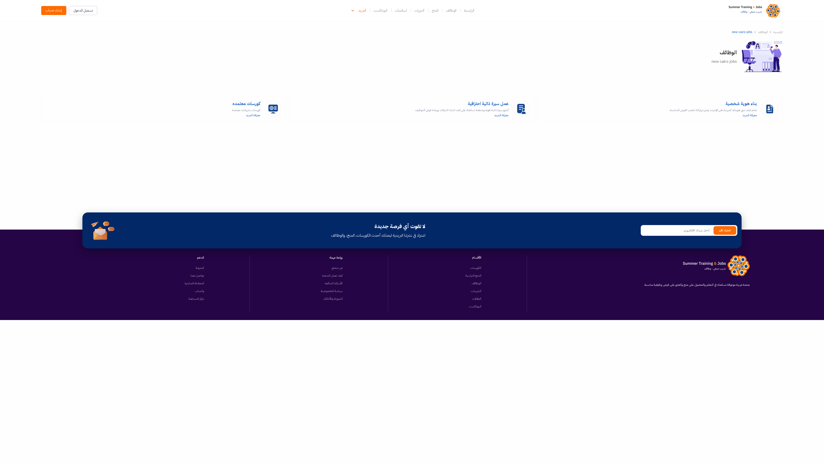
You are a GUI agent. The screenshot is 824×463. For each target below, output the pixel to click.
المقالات (476, 298)
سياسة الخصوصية (332, 291)
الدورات (419, 10)
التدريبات (476, 291)
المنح (435, 10)
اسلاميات (401, 10)
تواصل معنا (197, 275)
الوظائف (451, 10)
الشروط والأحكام (333, 298)
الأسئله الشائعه (334, 283)
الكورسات (475, 268)
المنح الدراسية (473, 275)
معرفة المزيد (713, 108)
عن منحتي (337, 268)
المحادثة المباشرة (194, 283)
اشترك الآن (725, 230)
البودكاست (380, 10)
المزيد (362, 10)
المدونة (200, 268)
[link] (756, 10)
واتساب (199, 291)
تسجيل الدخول (83, 10)
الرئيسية (469, 10)
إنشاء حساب (53, 10)
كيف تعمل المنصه (332, 275)
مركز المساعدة (196, 298)
